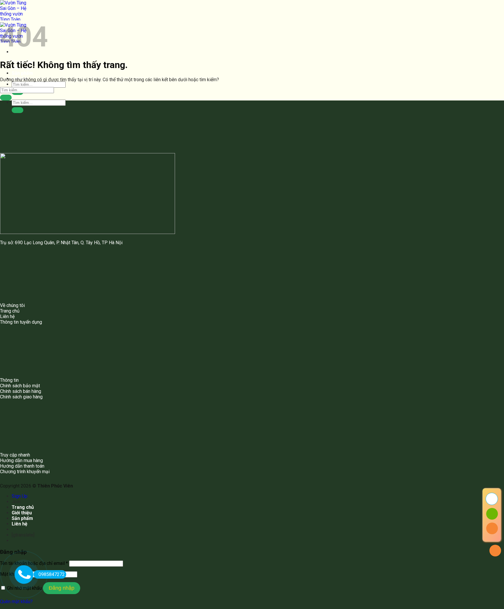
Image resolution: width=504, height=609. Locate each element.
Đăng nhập (61, 588)
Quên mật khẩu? (16, 601)
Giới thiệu (22, 513)
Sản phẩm (22, 73)
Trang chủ (23, 507)
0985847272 (51, 574)
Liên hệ (19, 524)
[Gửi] (17, 110)
